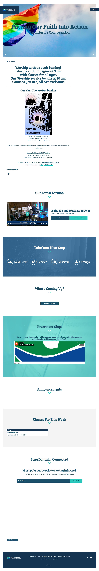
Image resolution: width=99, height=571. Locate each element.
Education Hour (12, 432)
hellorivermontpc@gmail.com (51, 559)
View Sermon (59, 218)
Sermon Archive (78, 218)
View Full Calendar (49, 303)
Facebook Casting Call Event (50, 162)
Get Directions (13, 540)
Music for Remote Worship (23, 367)
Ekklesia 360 (49, 565)
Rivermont (16, 367)
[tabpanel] (49, 30)
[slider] (19, 223)
